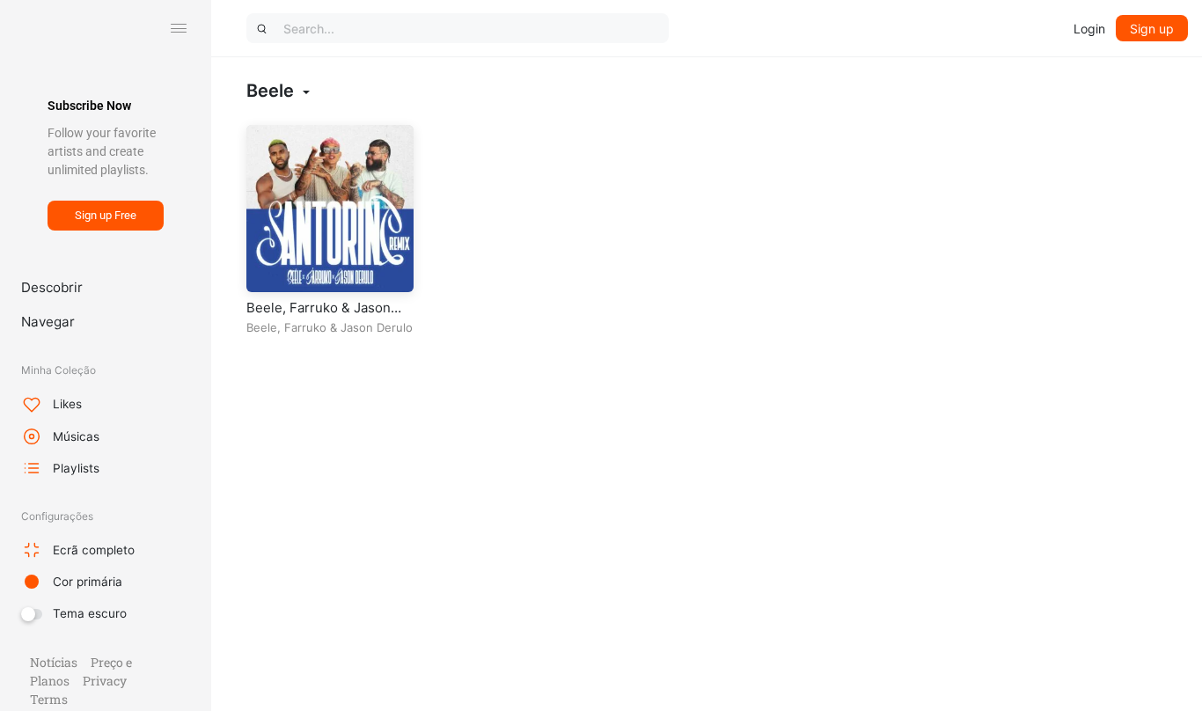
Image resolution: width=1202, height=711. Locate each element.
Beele (261, 327)
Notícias (53, 662)
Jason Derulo (377, 327)
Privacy (105, 680)
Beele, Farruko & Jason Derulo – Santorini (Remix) (328, 316)
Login (1089, 28)
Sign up (1152, 28)
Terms (49, 699)
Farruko (305, 327)
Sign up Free (105, 215)
